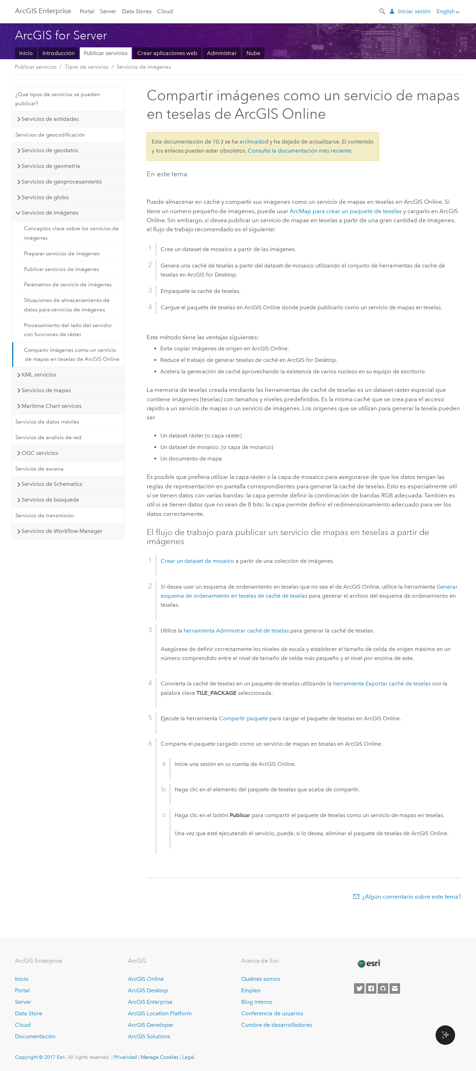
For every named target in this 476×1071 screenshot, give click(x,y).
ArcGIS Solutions (149, 1036)
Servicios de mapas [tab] (46, 390)
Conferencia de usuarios (272, 1013)
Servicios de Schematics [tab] (52, 484)
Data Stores (137, 11)
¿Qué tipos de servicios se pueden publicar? (57, 99)
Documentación (35, 1036)
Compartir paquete (243, 718)
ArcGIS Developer (151, 1025)
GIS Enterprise (43, 11)
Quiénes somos (260, 979)
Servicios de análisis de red (48, 437)
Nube (253, 53)
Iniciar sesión (414, 11)
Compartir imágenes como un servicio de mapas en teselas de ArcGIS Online (72, 354)
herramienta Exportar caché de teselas (382, 683)
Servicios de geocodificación (50, 135)
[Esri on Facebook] (371, 988)
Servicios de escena (39, 469)
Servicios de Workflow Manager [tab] (62, 531)
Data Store (28, 1013)
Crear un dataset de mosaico (197, 561)
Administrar (222, 53)
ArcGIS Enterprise (150, 1002)
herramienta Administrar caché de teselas (236, 630)
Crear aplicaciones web (167, 53)
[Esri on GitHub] (383, 988)
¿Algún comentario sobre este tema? (411, 896)
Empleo (251, 990)
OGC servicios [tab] (40, 453)
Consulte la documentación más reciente (299, 150)
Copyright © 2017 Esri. (40, 1057)
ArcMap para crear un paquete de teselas (346, 211)
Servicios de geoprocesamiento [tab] (62, 181)
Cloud (165, 11)
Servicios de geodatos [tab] (50, 150)
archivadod (253, 141)
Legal (188, 1057)
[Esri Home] (368, 964)
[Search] (382, 11)
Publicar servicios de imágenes (61, 269)
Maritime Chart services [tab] (52, 406)
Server (108, 11)
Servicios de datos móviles (47, 422)
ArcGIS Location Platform (160, 1013)
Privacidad (125, 1057)
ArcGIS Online (146, 979)
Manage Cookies (159, 1057)
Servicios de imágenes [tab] (50, 212)
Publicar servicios (106, 53)
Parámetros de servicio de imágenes (68, 284)
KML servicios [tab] (39, 374)
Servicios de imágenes (144, 67)
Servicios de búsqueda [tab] (50, 499)
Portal (87, 11)
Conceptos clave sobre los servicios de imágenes (71, 233)
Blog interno (256, 1002)
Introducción (59, 53)
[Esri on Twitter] (359, 988)
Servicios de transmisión (44, 515)
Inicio (26, 53)
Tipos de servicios (87, 67)
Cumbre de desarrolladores (276, 1025)
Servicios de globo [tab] (45, 197)
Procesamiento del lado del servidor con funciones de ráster (68, 329)
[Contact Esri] (395, 988)
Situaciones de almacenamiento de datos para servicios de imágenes (67, 304)
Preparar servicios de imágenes (62, 253)
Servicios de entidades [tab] (50, 119)
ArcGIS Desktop (148, 990)
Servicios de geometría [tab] (51, 166)
